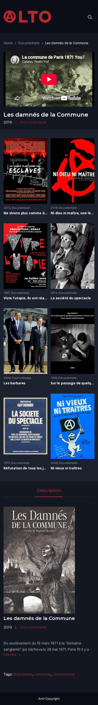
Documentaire (28, 43)
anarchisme (23, 674)
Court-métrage (21, 378)
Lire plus (10, 654)
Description (49, 490)
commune (42, 674)
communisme (64, 674)
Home (8, 43)
